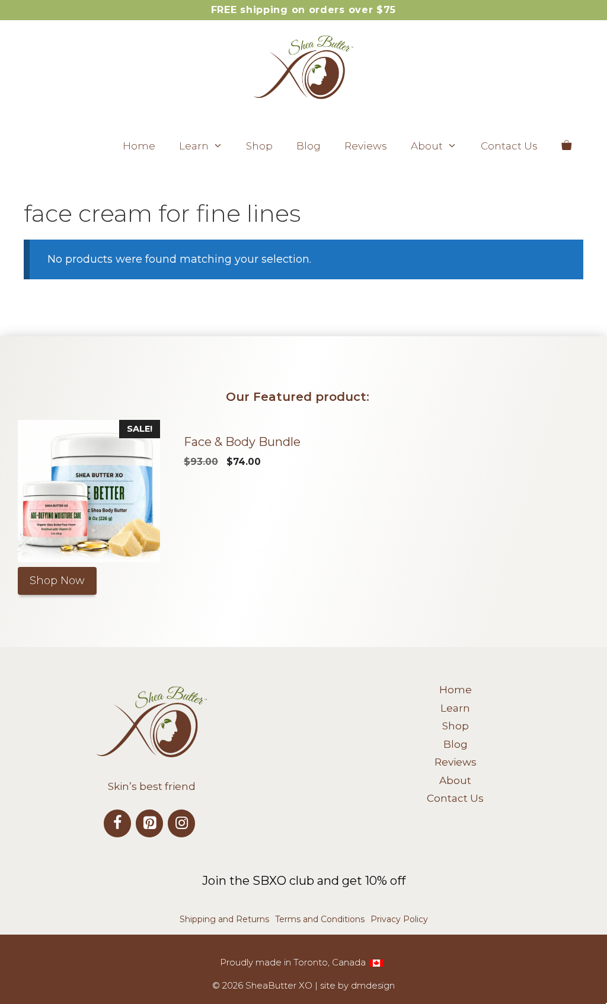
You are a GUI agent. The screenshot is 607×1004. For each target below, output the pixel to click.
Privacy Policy (399, 919)
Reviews (365, 146)
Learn (194, 146)
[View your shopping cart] (566, 146)
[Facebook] (117, 823)
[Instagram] (181, 823)
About (427, 146)
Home (139, 146)
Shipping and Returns (224, 919)
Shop (259, 146)
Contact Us (509, 146)
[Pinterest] (149, 823)
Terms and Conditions (320, 919)
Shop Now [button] (57, 580)
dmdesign (373, 985)
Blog (308, 146)
